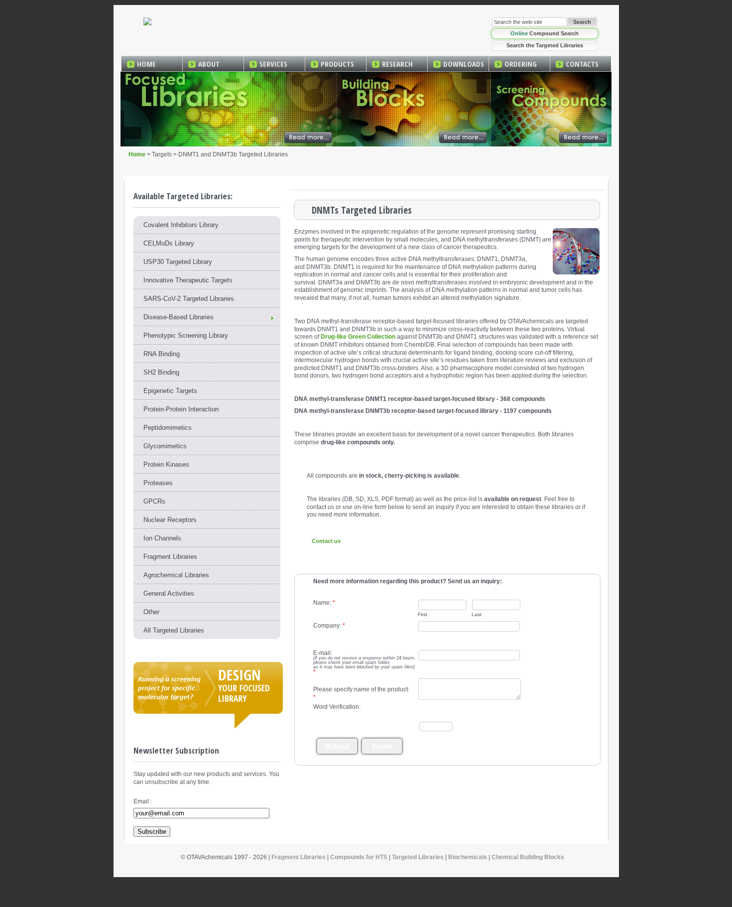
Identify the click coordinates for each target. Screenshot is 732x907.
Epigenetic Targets (170, 390)
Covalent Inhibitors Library (181, 225)
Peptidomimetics (167, 427)
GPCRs (154, 501)
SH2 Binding (161, 372)
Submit (337, 746)
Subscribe (151, 831)
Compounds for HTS (358, 857)
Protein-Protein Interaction (181, 409)
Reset (382, 746)
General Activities (168, 593)
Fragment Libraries (170, 556)
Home (136, 154)
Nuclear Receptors (170, 519)
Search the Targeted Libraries (544, 45)
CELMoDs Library (168, 243)
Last (477, 614)
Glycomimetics (165, 446)
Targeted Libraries (418, 857)
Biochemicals (467, 857)
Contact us (326, 541)
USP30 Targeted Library (177, 261)
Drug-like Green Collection (358, 336)
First (422, 614)
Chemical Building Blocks (527, 857)
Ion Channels (162, 538)
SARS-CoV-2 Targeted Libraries (188, 298)
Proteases (158, 483)
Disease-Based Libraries (178, 317)
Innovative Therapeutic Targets (188, 280)
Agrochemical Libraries (176, 575)
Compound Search (544, 33)
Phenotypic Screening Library (185, 335)
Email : (142, 801)
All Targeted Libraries (173, 630)
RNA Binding (161, 354)
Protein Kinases (166, 464)
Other (151, 612)
